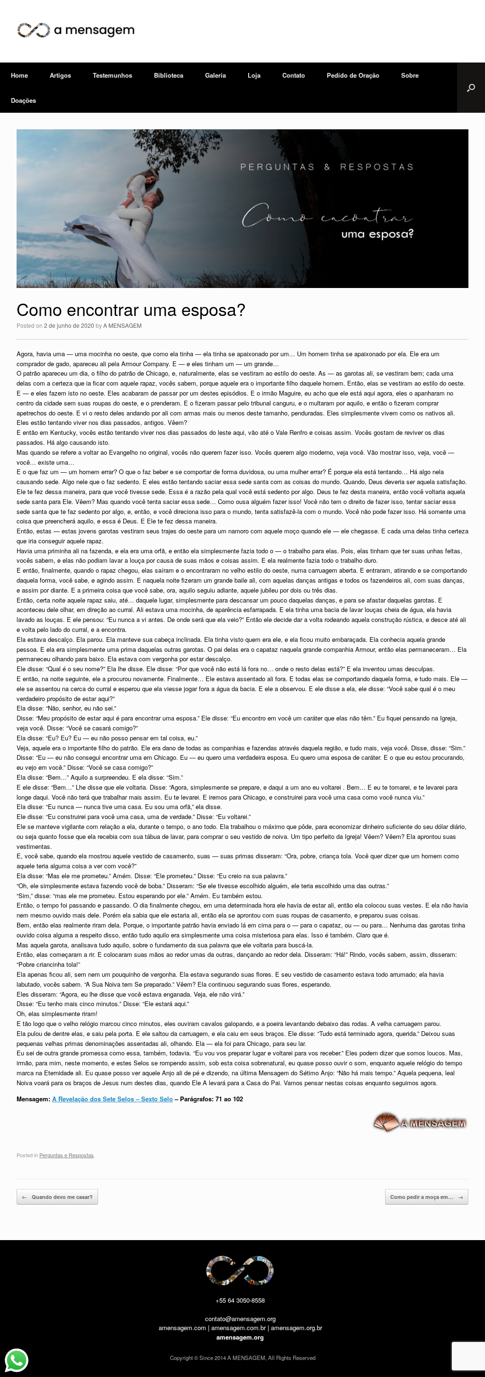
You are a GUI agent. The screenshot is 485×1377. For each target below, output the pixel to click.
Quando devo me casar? (57, 1196)
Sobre (410, 75)
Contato (293, 75)
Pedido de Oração (353, 75)
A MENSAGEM (122, 325)
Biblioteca (168, 75)
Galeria (215, 75)
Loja (254, 75)
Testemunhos (112, 75)
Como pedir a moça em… (426, 1196)
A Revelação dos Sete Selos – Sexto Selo (112, 1098)
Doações (23, 100)
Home (19, 75)
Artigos (60, 75)
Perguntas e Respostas (66, 1155)
